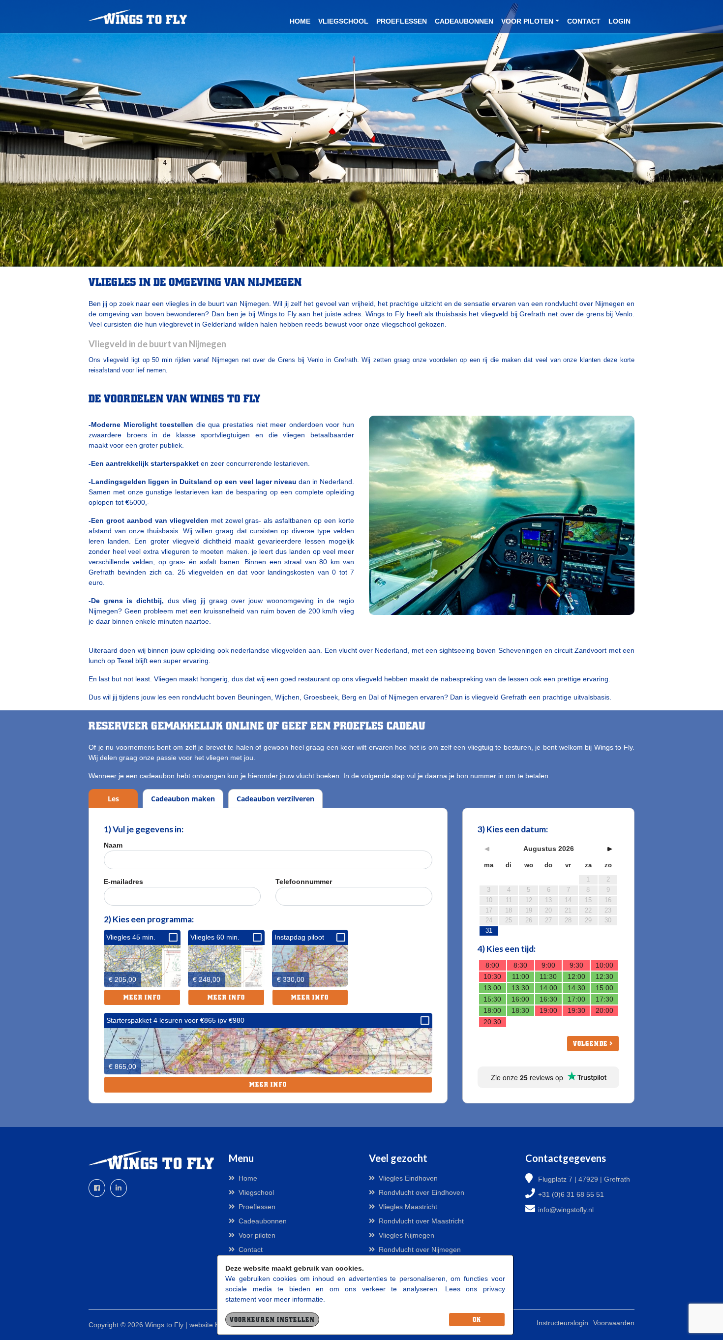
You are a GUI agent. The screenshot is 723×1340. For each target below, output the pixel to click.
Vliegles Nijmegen (406, 1235)
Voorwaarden (613, 1323)
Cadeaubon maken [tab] (183, 798)
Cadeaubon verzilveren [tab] (275, 798)
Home (300, 21)
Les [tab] (113, 798)
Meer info (142, 997)
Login (619, 21)
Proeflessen (401, 21)
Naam (113, 845)
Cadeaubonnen (464, 21)
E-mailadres (123, 881)
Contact (584, 21)
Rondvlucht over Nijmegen (420, 1249)
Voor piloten (257, 1235)
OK (477, 1319)
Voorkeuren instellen (272, 1319)
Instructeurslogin (562, 1323)
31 (488, 930)
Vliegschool (343, 21)
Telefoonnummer (303, 881)
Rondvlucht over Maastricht (421, 1221)
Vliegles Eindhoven (408, 1178)
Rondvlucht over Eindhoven (421, 1192)
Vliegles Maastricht (408, 1207)
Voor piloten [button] (527, 21)
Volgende (591, 1043)
